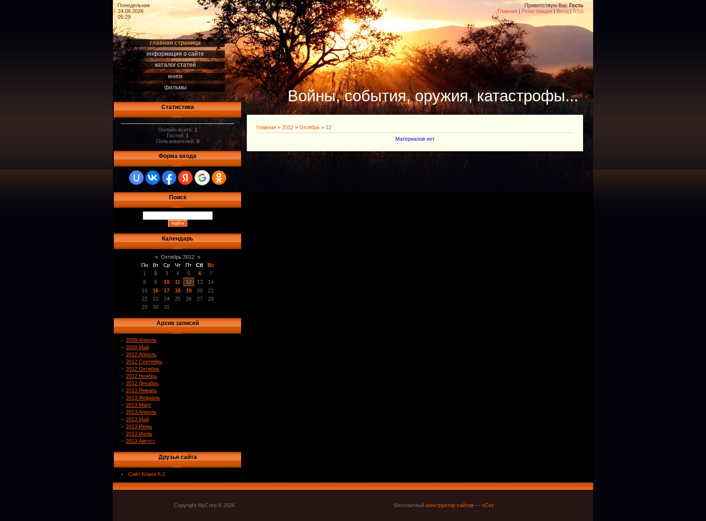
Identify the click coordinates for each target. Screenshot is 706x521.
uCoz (488, 505)
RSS (578, 11)
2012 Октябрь (142, 369)
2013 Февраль (143, 397)
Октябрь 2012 (178, 257)
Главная (507, 11)
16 (155, 290)
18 (178, 290)
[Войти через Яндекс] (185, 177)
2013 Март (138, 405)
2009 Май (137, 347)
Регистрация (537, 11)
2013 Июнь (139, 426)
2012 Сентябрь (144, 361)
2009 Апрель (141, 340)
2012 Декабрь (142, 383)
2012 (287, 127)
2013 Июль (139, 433)
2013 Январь (141, 390)
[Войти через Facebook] (169, 177)
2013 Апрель (141, 412)
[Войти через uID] (136, 177)
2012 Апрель (141, 354)
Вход (563, 11)
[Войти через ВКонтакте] (153, 177)
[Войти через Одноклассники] (219, 177)
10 (167, 282)
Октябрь (309, 127)
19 (189, 290)
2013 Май (137, 419)
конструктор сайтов (450, 505)
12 (189, 282)
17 (167, 290)
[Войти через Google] (202, 177)
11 (177, 282)
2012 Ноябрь (141, 376)
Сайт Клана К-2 (146, 474)
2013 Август (140, 441)
